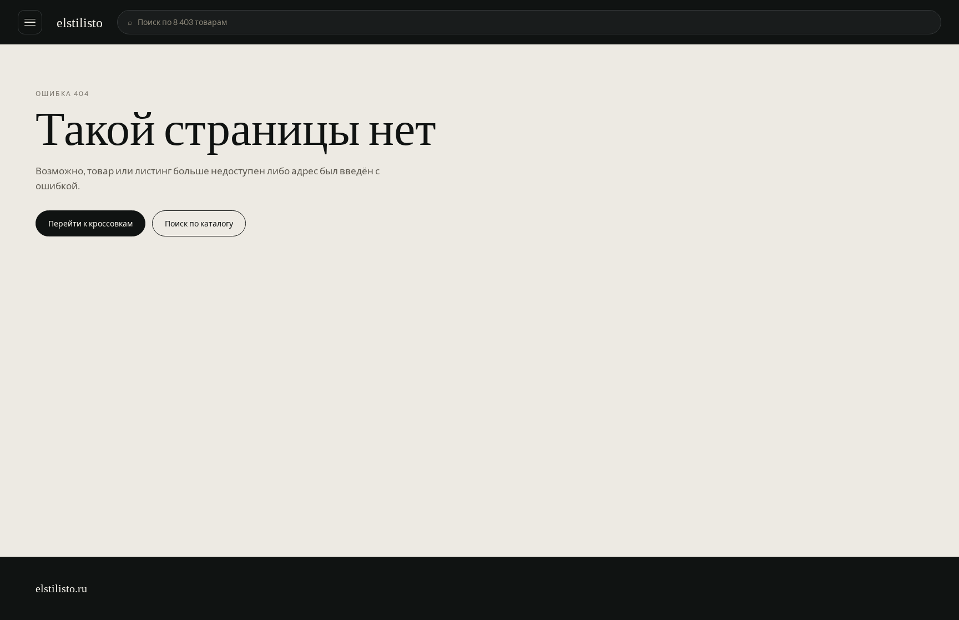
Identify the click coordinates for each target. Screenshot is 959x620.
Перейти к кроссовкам (90, 224)
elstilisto (80, 22)
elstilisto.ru (61, 588)
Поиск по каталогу (199, 224)
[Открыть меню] (30, 22)
